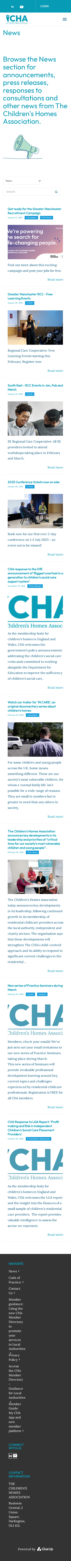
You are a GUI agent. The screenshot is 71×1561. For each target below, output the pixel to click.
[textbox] (24, 181)
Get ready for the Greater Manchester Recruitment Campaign (35, 211)
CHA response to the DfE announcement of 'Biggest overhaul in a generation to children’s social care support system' (35, 575)
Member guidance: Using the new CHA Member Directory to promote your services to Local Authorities (17, 1324)
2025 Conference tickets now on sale (34, 482)
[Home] (29, 19)
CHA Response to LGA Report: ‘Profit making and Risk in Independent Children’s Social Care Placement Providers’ (33, 1128)
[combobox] (21, 181)
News (13, 1271)
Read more (55, 279)
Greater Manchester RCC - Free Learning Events (30, 296)
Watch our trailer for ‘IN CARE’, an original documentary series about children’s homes (32, 706)
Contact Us (14, 1290)
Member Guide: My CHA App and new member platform (15, 1417)
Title (56, 191)
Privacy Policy (14, 1357)
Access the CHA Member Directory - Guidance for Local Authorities (17, 1381)
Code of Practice (15, 1280)
